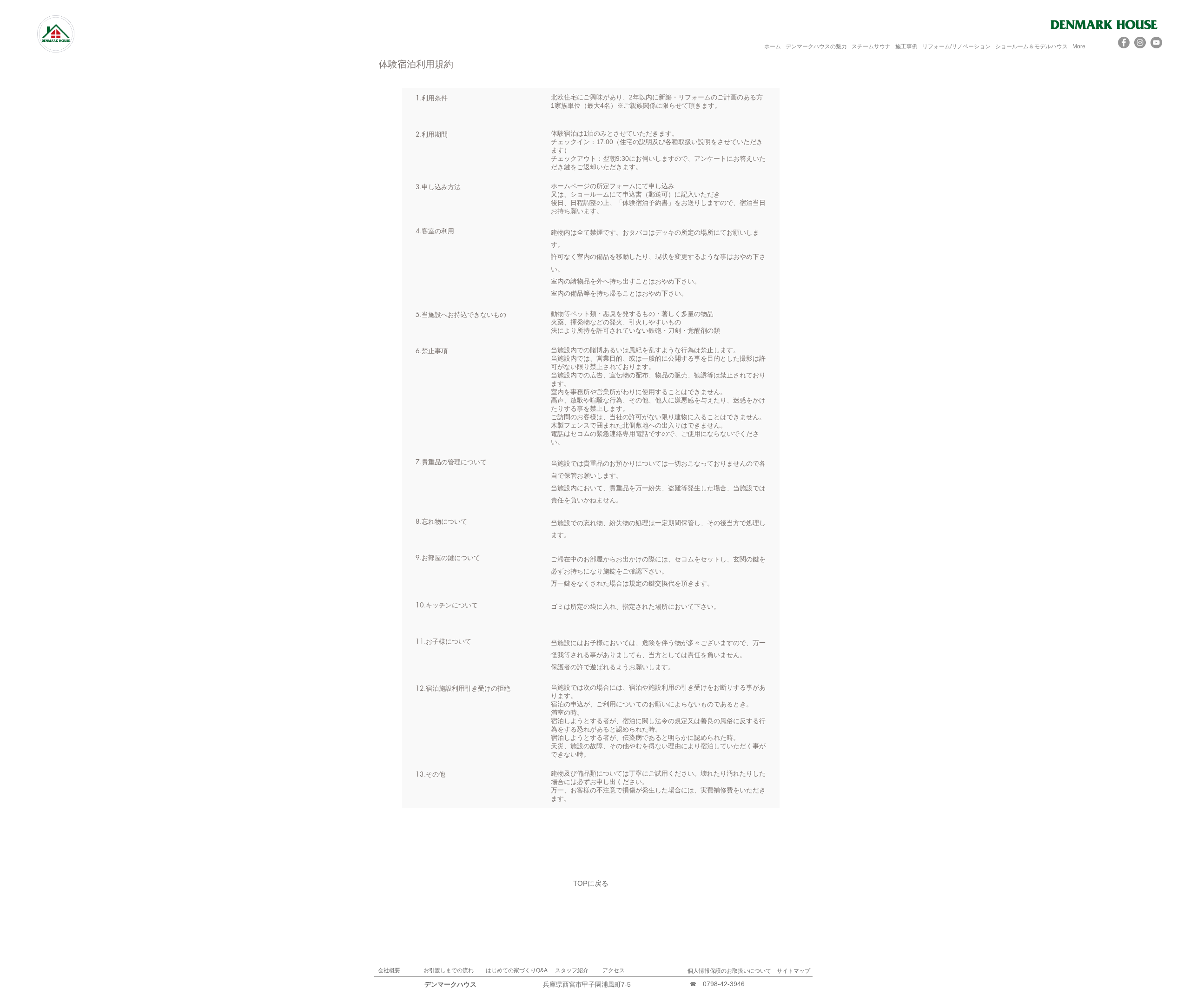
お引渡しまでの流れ (448, 970)
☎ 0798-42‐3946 (717, 984)
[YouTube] (1156, 42)
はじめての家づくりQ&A (517, 970)
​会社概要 (389, 970)
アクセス (613, 970)
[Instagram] (1140, 42)
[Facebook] (1124, 42)
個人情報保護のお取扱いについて (729, 971)
